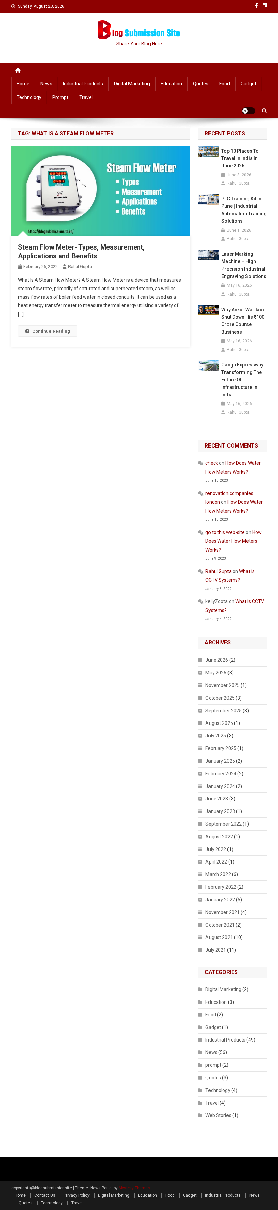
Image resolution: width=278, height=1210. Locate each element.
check (211, 463)
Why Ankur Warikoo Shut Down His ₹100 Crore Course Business (242, 321)
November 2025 (222, 685)
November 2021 (222, 912)
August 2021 (219, 937)
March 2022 (218, 874)
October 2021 (220, 925)
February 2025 (220, 748)
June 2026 (216, 660)
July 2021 (215, 950)
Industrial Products (83, 83)
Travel (86, 97)
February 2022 (220, 887)
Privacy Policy (77, 1195)
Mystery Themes (134, 1188)
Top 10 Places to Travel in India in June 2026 (240, 158)
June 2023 (216, 798)
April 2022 (216, 862)
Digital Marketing (132, 83)
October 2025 (220, 698)
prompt (60, 97)
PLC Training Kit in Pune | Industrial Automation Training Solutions (244, 210)
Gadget (248, 83)
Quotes (201, 83)
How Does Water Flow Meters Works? (233, 541)
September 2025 (223, 710)
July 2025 (215, 735)
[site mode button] (248, 110)
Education (171, 83)
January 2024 (220, 786)
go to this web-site (225, 532)
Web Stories (218, 1115)
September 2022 (223, 824)
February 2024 (220, 773)
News (46, 83)
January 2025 (220, 761)
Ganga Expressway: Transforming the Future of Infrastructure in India (243, 379)
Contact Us (44, 1195)
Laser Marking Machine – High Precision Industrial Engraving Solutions (243, 265)
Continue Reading (51, 331)
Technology (29, 97)
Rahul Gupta (80, 266)
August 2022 (219, 836)
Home (23, 83)
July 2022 (215, 849)
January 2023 (220, 811)
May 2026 (215, 672)
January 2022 (220, 899)
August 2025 (219, 723)
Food (224, 83)
